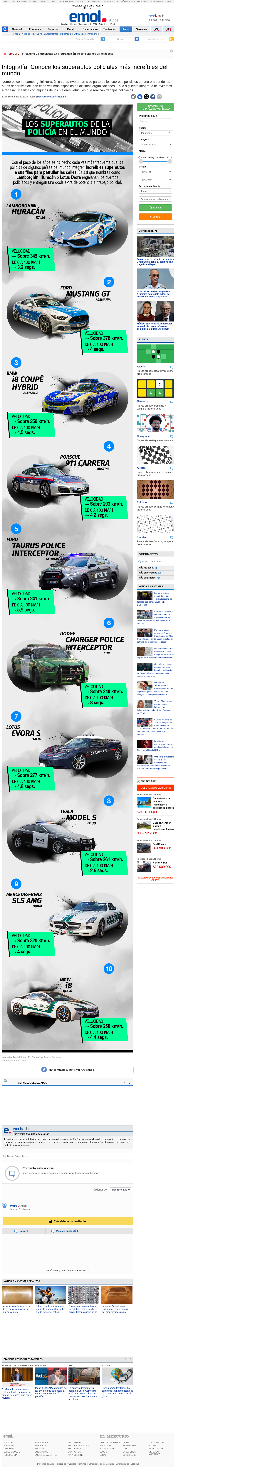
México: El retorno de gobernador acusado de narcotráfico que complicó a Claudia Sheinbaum (154, 326)
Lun (169, 2)
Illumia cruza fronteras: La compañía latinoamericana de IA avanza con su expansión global (84, 1392)
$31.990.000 (162, 848)
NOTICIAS (8, 1442)
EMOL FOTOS (41, 1452)
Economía (35, 29)
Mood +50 (107, 1365)
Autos (80, 2)
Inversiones (66, 2)
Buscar (157, 207)
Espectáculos (90, 29)
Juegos (143, 339)
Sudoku (141, 537)
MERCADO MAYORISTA (154, 1453)
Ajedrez (141, 467)
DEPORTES (9, 1449)
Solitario (142, 502)
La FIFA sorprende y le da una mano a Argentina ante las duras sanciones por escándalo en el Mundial (155, 617)
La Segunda (157, 2)
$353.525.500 (147, 833)
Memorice (142, 401)
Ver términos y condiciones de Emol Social (67, 1270)
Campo (53, 2)
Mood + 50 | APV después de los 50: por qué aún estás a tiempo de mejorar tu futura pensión (17, 1392)
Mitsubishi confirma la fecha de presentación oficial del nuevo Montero (17, 1309)
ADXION (152, 1445)
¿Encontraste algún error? (71, 1069)
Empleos (109, 2)
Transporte (92, 34)
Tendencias (109, 29)
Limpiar (157, 216)
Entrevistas (79, 34)
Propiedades (94, 2)
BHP (37, 1365)
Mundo (71, 29)
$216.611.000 (147, 812)
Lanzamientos (51, 34)
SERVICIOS (40, 1445)
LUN (125, 1449)
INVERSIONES (129, 1445)
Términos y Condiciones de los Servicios (96, 1464)
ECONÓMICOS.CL (157, 1442)
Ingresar (153, 20)
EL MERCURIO (107, 1449)
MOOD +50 (7, 1365)
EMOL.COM (105, 1445)
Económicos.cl (125, 2)
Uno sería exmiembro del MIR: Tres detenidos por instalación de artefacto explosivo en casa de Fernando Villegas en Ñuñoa (155, 763)
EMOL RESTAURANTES (46, 1455)
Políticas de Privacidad (66, 1464)
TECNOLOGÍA (10, 1455)
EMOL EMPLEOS (76, 1449)
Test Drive (37, 34)
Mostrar (88, 8)
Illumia (72, 1365)
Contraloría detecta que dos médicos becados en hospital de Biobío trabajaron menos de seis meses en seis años (154, 670)
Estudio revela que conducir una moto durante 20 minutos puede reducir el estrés (50, 1309)
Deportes (53, 29)
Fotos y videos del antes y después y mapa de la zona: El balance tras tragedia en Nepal (155, 262)
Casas (144, 2)
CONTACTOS (74, 1452)
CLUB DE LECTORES (110, 1442)
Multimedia (65, 34)
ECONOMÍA (9, 1445)
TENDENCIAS (41, 1442)
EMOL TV (39, 1449)
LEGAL (103, 1455)
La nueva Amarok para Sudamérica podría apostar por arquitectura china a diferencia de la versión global (115, 1312)
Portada (16, 34)
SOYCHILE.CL (129, 1455)
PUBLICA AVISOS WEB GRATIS (155, 788)
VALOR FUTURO (156, 1449)
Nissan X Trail (160, 862)
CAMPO (126, 1442)
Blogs (32, 2)
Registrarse (164, 20)
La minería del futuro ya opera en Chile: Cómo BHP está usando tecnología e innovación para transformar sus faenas (50, 1393)
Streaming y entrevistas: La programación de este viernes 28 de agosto (67, 53)
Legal (43, 2)
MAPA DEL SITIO (75, 1455)
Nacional (17, 29)
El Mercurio (19, 2)
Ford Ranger (159, 844)
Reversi (141, 366)
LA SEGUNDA (129, 1452)
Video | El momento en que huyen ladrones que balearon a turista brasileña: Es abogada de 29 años (155, 707)
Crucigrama (143, 436)
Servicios (141, 29)
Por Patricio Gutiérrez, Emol (51, 96)
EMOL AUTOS (74, 1442)
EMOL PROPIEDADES (78, 1445)
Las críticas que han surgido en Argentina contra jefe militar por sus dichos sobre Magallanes (153, 294)
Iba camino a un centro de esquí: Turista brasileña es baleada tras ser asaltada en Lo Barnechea (154, 599)
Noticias (26, 34)
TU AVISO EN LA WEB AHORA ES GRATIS (155, 879)
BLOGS (103, 1452)
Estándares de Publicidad (127, 1464)
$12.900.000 (162, 867)
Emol (6, 2)
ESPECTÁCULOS (12, 1452)
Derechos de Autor (45, 1464)
